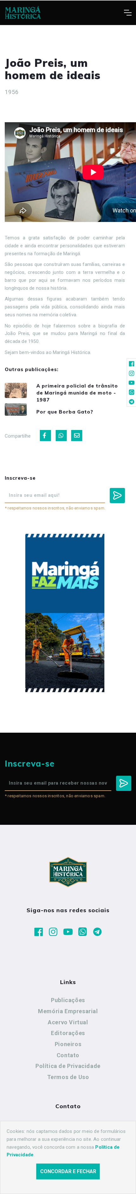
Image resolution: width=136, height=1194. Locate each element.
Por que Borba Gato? (64, 412)
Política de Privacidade (68, 1066)
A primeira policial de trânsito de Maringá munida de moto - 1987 (77, 393)
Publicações (68, 1000)
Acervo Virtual (68, 1022)
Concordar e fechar (68, 1171)
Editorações (68, 1033)
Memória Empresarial (68, 1011)
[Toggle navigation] (127, 13)
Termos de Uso (68, 1077)
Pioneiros (68, 1044)
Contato (68, 1055)
